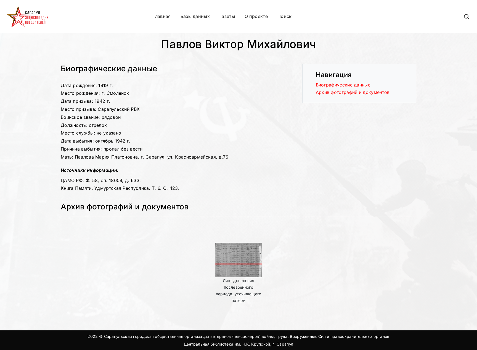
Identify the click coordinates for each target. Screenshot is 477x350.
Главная (161, 16)
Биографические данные (343, 85)
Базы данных (195, 16)
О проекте (256, 16)
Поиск (284, 16)
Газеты (227, 16)
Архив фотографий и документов (353, 92)
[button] (466, 16)
